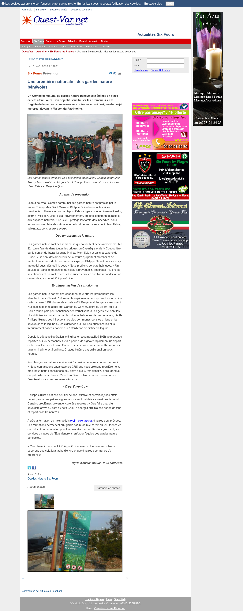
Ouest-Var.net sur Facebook (109, 608)
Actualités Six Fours (155, 34)
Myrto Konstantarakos (86, 463)
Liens (109, 599)
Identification (141, 70)
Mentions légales (94, 599)
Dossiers (106, 46)
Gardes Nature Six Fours (43, 478)
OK (170, 3)
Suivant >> (57, 58)
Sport (63, 46)
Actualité (41, 51)
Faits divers (76, 46)
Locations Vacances (81, 9)
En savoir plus (153, 3)
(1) (114, 73)
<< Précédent (43, 58)
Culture (53, 46)
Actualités (27, 9)
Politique (26, 46)
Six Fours (39, 41)
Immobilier (41, 9)
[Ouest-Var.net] (54, 20)
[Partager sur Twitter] (30, 467)
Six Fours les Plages (62, 51)
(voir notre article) (81, 420)
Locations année (58, 9)
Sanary (50, 41)
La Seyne (61, 41)
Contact (105, 41)
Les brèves (92, 46)
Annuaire (94, 41)
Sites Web (119, 599)
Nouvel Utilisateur (160, 70)
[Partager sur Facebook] (34, 467)
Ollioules (72, 41)
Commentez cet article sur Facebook (42, 591)
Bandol (83, 41)
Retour (31, 58)
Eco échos (40, 46)
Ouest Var (26, 41)
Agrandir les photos (108, 487)
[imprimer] (120, 73)
